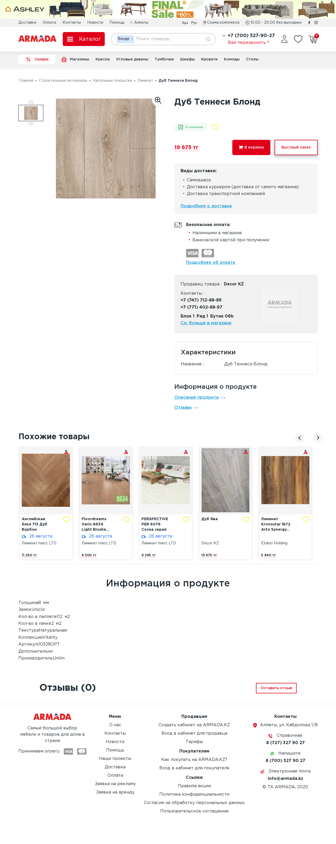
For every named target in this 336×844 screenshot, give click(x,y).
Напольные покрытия (112, 80)
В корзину (254, 147)
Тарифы (194, 742)
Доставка (27, 22)
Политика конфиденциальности (194, 794)
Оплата (49, 22)
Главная (25, 80)
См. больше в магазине (206, 323)
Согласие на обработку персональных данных (194, 803)
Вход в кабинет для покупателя (194, 768)
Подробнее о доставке (206, 206)
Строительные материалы (63, 80)
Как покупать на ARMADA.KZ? (194, 760)
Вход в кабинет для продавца (194, 733)
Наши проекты (115, 759)
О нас (115, 725)
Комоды (232, 59)
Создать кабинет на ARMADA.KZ (194, 725)
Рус (194, 23)
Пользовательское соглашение (194, 811)
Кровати (209, 59)
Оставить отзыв (276, 688)
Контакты (71, 22)
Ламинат (145, 80)
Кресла (103, 59)
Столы (252, 59)
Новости (95, 22)
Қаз (185, 23)
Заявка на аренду (115, 792)
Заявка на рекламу (115, 784)
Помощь (116, 22)
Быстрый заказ (296, 147)
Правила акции (194, 786)
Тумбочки (164, 59)
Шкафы (187, 59)
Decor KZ (234, 284)
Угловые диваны (132, 59)
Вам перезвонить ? (248, 43)
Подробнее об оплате (210, 263)
